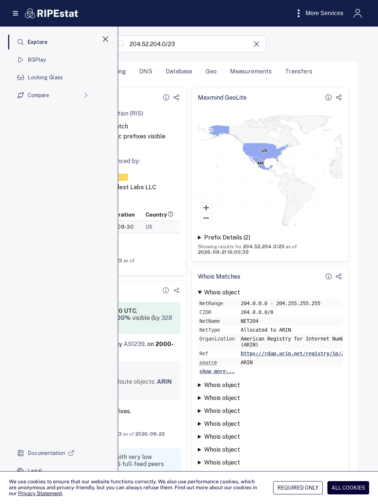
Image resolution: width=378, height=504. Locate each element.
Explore (38, 42)
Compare (38, 95)
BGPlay (37, 60)
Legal (35, 471)
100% (122, 317)
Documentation (46, 453)
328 (166, 317)
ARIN (164, 381)
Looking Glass (45, 77)
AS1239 (134, 344)
